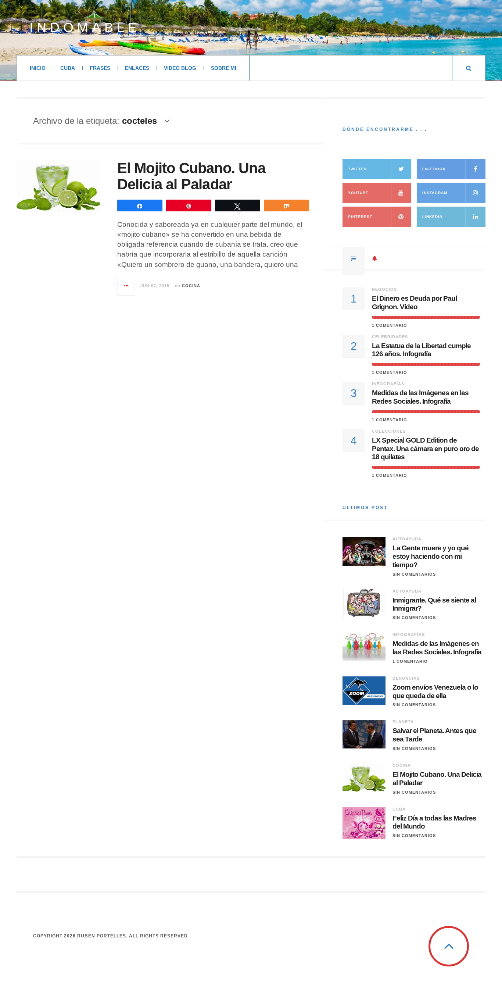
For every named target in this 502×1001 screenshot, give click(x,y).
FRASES (100, 68)
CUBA (67, 68)
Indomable (84, 27)
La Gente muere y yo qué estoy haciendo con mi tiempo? (430, 556)
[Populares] (354, 258)
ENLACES (137, 68)
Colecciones (389, 431)
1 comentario (389, 325)
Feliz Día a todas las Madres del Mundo (434, 822)
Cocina (191, 285)
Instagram (434, 193)
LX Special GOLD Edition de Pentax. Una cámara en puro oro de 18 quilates (425, 448)
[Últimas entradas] (375, 258)
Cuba (399, 809)
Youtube (358, 193)
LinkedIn (432, 217)
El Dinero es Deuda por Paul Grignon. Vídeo (414, 302)
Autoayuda (407, 539)
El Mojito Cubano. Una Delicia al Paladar (191, 176)
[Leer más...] (126, 286)
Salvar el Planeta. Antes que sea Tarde (434, 735)
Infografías (388, 384)
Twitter (357, 169)
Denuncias (406, 678)
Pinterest (360, 217)
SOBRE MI (223, 68)
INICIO (38, 68)
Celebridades (390, 337)
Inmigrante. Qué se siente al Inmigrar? (434, 604)
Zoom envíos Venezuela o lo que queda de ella (435, 691)
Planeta (403, 721)
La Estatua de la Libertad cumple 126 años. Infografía (421, 350)
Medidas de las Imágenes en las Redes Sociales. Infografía (420, 397)
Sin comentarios (414, 574)
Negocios (384, 289)
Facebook (434, 169)
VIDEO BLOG (180, 68)
